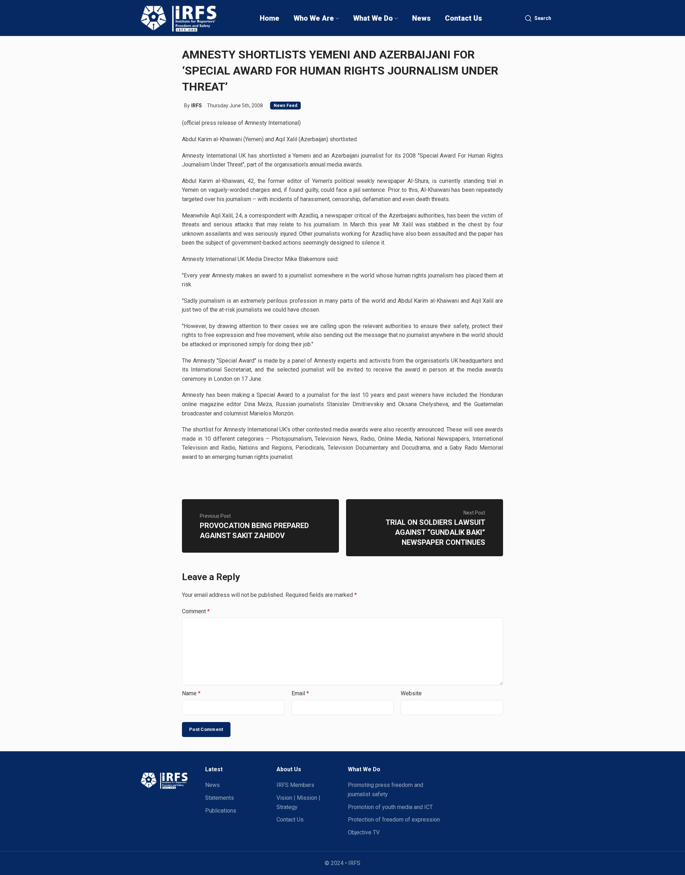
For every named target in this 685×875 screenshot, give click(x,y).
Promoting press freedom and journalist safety (385, 790)
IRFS (196, 105)
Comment (196, 611)
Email (300, 693)
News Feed (285, 105)
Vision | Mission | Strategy (298, 802)
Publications (220, 810)
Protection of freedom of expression (394, 819)
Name (191, 693)
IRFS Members (295, 785)
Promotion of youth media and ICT (390, 807)
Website (411, 693)
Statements (219, 797)
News (212, 785)
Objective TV (364, 832)
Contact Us (290, 819)
